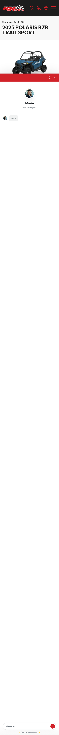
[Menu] (53, 8)
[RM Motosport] (14, 8)
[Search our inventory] (32, 8)
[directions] (46, 8)
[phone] (39, 8)
